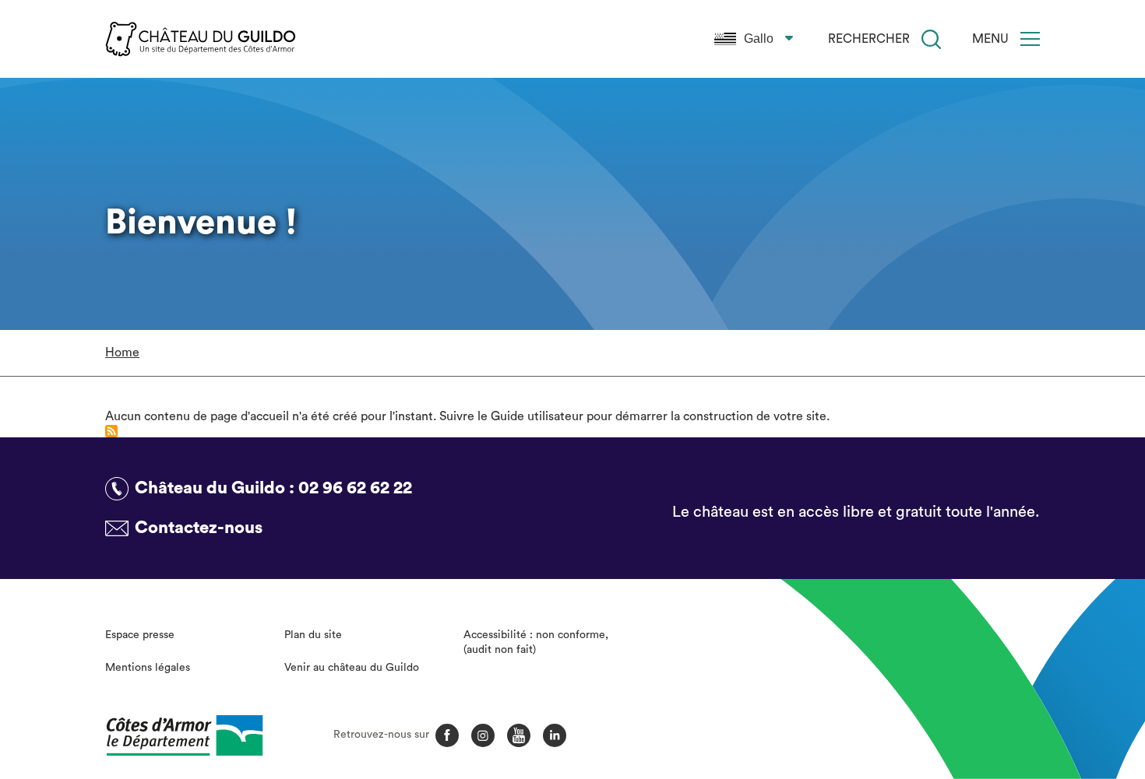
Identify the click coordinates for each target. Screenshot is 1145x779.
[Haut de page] (1049, 681)
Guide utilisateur (537, 416)
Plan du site (313, 635)
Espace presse (139, 635)
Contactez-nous (198, 527)
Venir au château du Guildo (351, 667)
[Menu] (1030, 38)
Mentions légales (147, 667)
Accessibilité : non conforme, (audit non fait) (535, 643)
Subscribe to (111, 431)
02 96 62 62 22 (355, 488)
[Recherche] (931, 39)
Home (122, 352)
